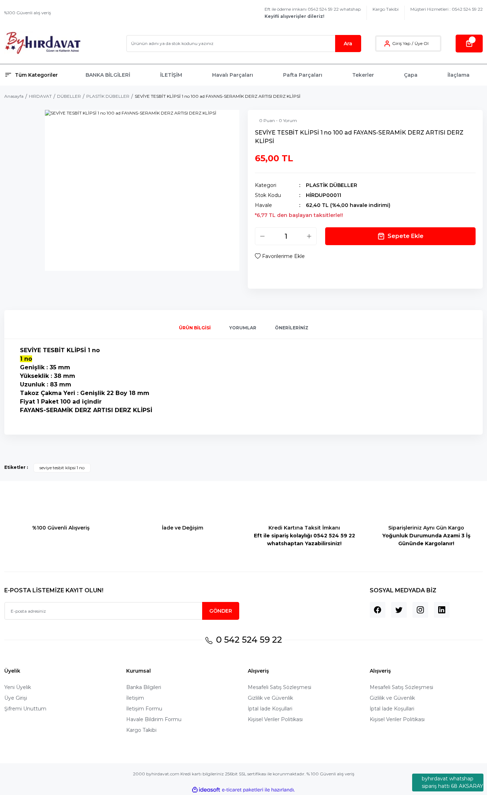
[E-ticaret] (242, 790)
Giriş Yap (401, 43)
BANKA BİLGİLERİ (108, 75)
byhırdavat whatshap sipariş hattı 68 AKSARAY (452, 782)
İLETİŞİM (171, 75)
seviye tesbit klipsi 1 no (62, 467)
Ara (348, 43)
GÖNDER (220, 611)
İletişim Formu (144, 708)
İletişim (135, 698)
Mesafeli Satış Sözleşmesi (279, 687)
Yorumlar (242, 327)
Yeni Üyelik (17, 687)
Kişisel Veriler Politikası (275, 719)
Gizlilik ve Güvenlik (270, 698)
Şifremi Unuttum (25, 708)
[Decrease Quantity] (262, 236)
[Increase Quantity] (309, 236)
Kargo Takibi (386, 9)
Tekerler (363, 75)
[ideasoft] (206, 789)
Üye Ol (422, 43)
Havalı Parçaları (232, 75)
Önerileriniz (291, 327)
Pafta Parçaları (302, 75)
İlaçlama (458, 75)
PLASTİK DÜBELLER (331, 185)
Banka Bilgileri (143, 687)
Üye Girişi (15, 698)
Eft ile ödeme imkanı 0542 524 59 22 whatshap (313, 12)
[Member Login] (387, 43)
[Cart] (469, 43)
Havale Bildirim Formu (153, 719)
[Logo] (42, 43)
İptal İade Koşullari (270, 708)
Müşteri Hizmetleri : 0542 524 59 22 (446, 9)
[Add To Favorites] (280, 256)
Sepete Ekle (406, 236)
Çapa (410, 75)
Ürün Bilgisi (195, 327)
